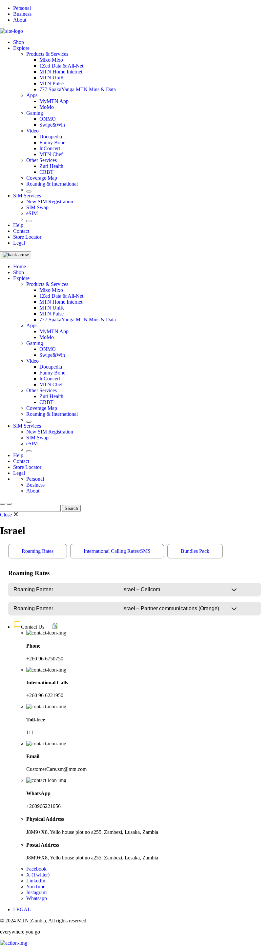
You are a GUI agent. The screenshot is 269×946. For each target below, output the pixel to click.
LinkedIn (35, 880)
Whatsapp (36, 898)
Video (32, 130)
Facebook (36, 869)
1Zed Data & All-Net (61, 66)
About (19, 20)
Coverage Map (41, 178)
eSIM (32, 213)
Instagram (36, 892)
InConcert (49, 148)
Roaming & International (52, 184)
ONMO (47, 119)
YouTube (35, 886)
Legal (19, 243)
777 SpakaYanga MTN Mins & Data (77, 89)
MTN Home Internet (60, 71)
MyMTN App (54, 101)
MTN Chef (51, 154)
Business (22, 14)
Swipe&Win (52, 125)
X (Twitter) (38, 874)
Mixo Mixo (51, 60)
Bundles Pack (195, 551)
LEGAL (22, 909)
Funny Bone (52, 142)
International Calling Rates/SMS (117, 551)
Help (18, 225)
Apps (31, 95)
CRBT (46, 172)
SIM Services (27, 195)
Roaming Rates (37, 551)
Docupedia (50, 136)
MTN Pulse (51, 83)
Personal (22, 8)
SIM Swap (37, 207)
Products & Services (47, 54)
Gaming (34, 113)
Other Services (41, 160)
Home (19, 266)
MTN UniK (51, 77)
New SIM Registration (49, 201)
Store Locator (27, 237)
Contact (21, 231)
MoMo (46, 107)
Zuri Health (51, 166)
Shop (18, 42)
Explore (21, 48)
